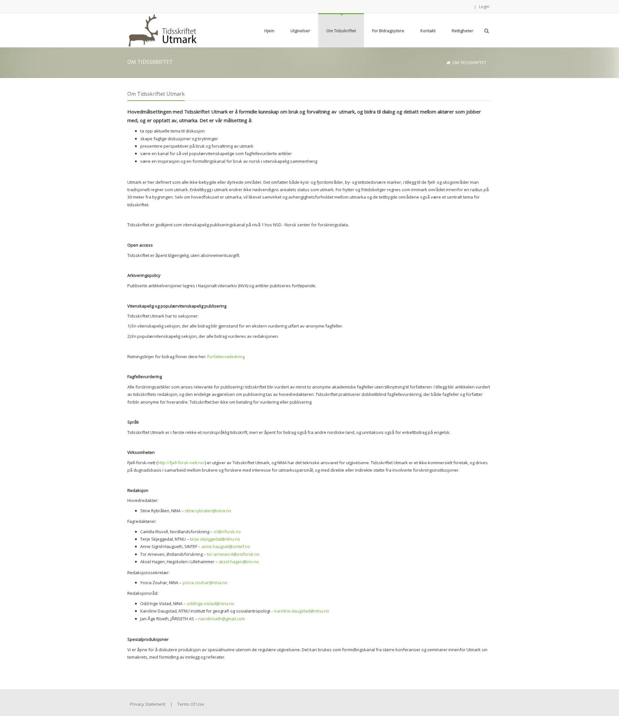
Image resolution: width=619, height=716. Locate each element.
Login (484, 6)
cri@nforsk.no (227, 532)
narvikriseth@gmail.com (221, 619)
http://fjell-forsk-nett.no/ (181, 463)
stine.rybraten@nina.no (208, 511)
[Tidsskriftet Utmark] (162, 30)
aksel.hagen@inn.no (239, 561)
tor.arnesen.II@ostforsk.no (233, 554)
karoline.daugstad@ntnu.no (301, 611)
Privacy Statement (147, 704)
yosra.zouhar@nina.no (205, 582)
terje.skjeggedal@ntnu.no (215, 539)
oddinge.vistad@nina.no (210, 603)
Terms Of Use (190, 704)
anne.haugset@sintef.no (225, 546)
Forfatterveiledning (226, 356)
